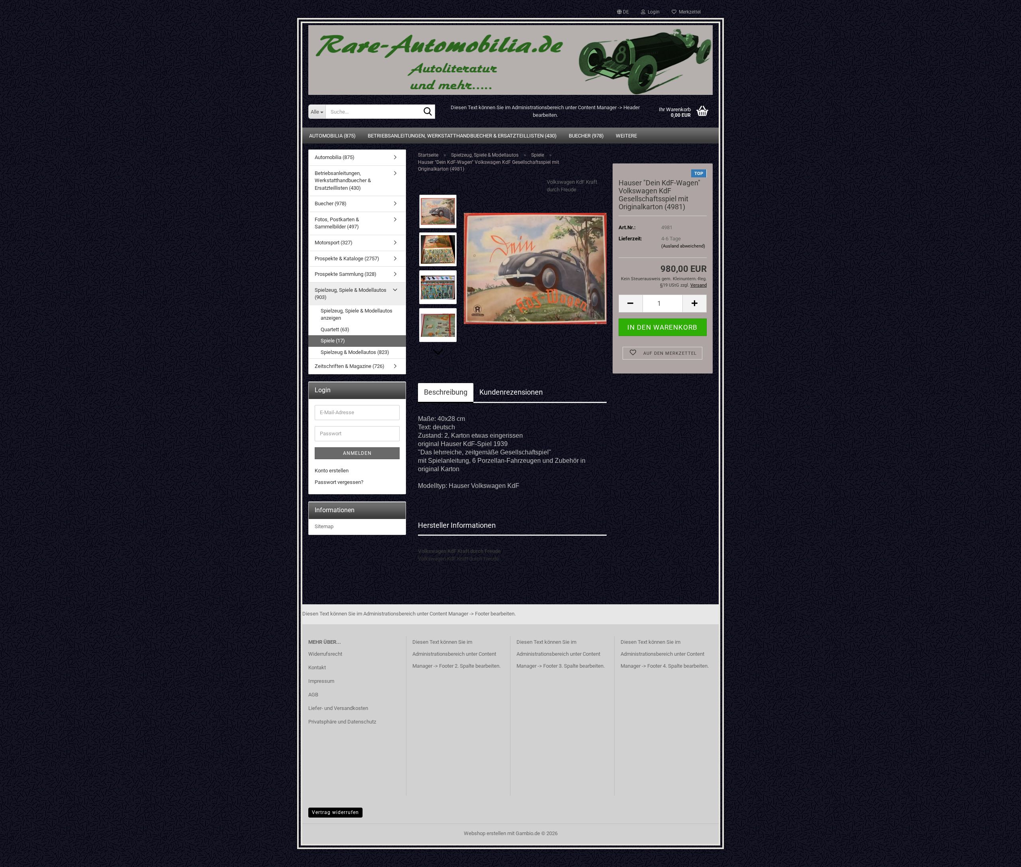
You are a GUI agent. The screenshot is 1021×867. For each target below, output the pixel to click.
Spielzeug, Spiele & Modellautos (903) (350, 294)
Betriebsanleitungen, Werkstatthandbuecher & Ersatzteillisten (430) (462, 136)
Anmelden (357, 453)
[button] (623, 12)
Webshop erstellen (485, 833)
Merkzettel (688, 12)
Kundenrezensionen (511, 392)
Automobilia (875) (332, 136)
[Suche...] (427, 112)
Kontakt (317, 667)
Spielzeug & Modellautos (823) (355, 352)
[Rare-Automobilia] (510, 57)
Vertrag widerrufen (335, 812)
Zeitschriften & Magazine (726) (349, 366)
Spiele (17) (333, 341)
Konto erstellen (332, 471)
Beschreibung (445, 392)
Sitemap (324, 526)
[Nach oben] (999, 855)
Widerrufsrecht (325, 654)
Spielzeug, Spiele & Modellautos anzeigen (356, 314)
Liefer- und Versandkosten (338, 708)
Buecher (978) (586, 136)
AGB (313, 695)
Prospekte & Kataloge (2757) (347, 258)
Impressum (321, 681)
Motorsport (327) (334, 243)
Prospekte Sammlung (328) (345, 274)
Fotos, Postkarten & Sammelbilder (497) (337, 223)
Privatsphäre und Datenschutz (342, 722)
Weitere (626, 136)
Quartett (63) (335, 329)
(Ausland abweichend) (683, 246)
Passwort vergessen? (339, 482)
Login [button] (652, 12)
